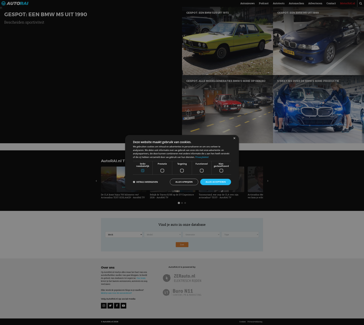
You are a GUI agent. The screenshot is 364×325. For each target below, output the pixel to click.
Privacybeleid (201, 157)
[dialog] (182, 162)
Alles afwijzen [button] (184, 181)
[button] (145, 181)
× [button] (234, 138)
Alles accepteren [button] (216, 181)
